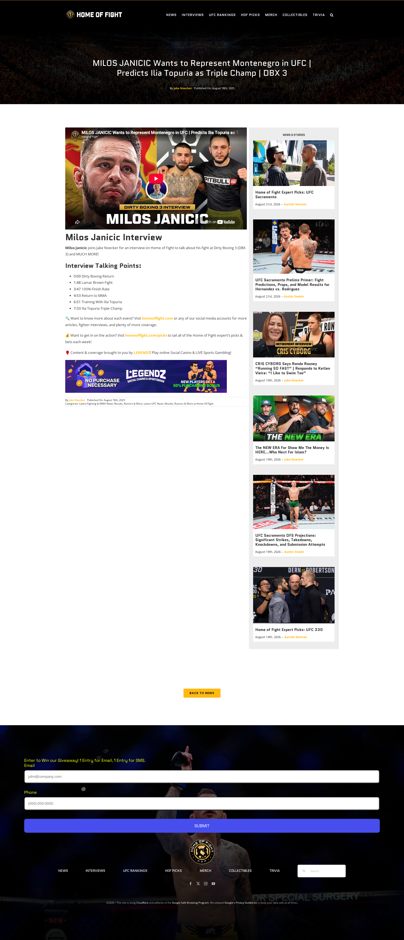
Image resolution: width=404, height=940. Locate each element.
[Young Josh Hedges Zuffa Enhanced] (294, 221)
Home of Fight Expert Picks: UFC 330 (289, 629)
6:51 (77, 301)
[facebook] (190, 883)
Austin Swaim (294, 296)
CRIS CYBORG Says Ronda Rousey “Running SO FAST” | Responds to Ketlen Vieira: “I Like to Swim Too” (292, 368)
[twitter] (198, 883)
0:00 (77, 276)
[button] (332, 15)
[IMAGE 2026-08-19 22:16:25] (294, 397)
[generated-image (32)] (294, 568)
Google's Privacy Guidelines (241, 902)
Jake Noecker (183, 88)
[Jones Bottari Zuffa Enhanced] (294, 476)
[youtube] (213, 883)
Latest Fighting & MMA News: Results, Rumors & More (110, 403)
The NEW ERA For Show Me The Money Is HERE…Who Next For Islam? (292, 450)
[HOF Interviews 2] (294, 313)
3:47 (77, 289)
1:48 (77, 282)
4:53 (77, 295)
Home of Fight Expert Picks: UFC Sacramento (284, 195)
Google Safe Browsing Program (190, 902)
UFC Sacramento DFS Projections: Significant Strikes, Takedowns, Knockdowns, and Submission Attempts (290, 540)
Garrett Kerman (295, 204)
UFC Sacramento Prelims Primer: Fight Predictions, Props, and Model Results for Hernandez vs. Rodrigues (292, 284)
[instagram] (205, 883)
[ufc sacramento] (294, 142)
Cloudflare (142, 902)
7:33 (77, 308)
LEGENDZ (142, 352)
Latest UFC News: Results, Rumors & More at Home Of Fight (178, 403)
